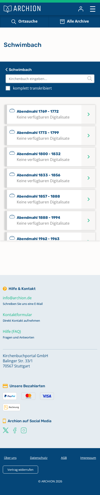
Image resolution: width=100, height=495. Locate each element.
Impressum (88, 458)
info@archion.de (17, 297)
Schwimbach (20, 69)
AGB (64, 458)
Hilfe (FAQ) (12, 331)
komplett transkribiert (32, 88)
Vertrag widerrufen (20, 469)
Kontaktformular (17, 314)
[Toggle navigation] (92, 8)
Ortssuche (27, 21)
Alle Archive (78, 21)
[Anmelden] (80, 9)
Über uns (10, 458)
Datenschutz (38, 458)
